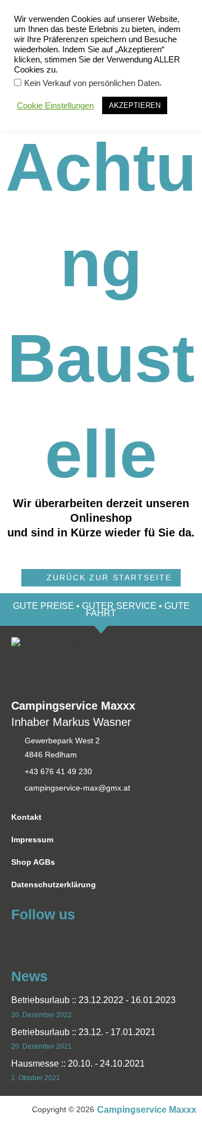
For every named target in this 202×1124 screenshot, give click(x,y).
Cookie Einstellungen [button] (55, 105)
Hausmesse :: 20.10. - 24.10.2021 (78, 1063)
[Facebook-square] (18, 940)
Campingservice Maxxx (146, 1109)
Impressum (32, 840)
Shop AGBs (33, 862)
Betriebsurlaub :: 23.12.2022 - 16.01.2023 (93, 1000)
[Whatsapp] (38, 940)
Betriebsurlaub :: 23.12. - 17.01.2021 (83, 1032)
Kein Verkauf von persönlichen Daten (91, 83)
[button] (100, 578)
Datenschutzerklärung (53, 885)
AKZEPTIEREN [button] (134, 105)
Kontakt (26, 817)
